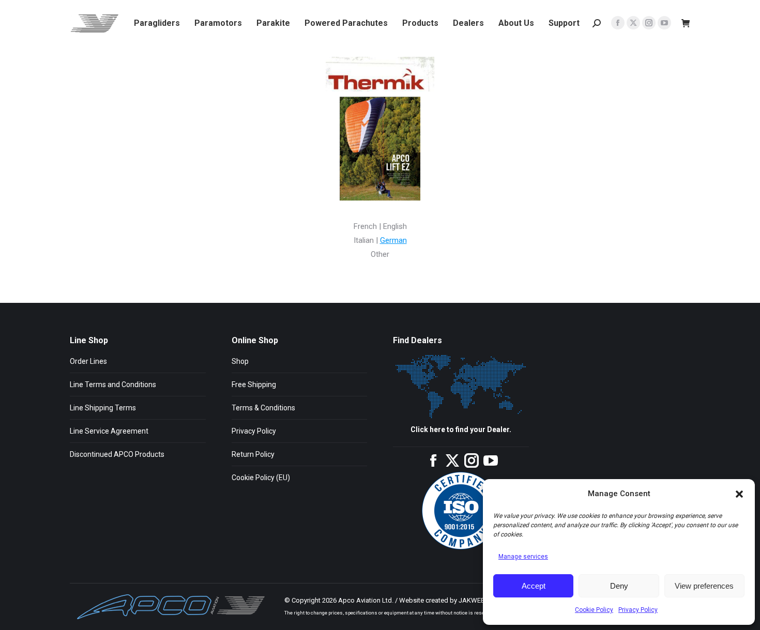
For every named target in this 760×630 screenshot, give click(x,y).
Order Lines (88, 361)
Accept (533, 585)
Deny (619, 585)
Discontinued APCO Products (117, 454)
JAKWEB (472, 600)
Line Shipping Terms (103, 408)
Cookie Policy (594, 609)
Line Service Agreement (109, 431)
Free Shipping (254, 384)
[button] (739, 494)
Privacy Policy (638, 609)
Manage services (523, 556)
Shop (240, 361)
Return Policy (253, 454)
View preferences (704, 585)
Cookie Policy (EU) (261, 477)
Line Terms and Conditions (113, 384)
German (393, 240)
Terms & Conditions (263, 408)
